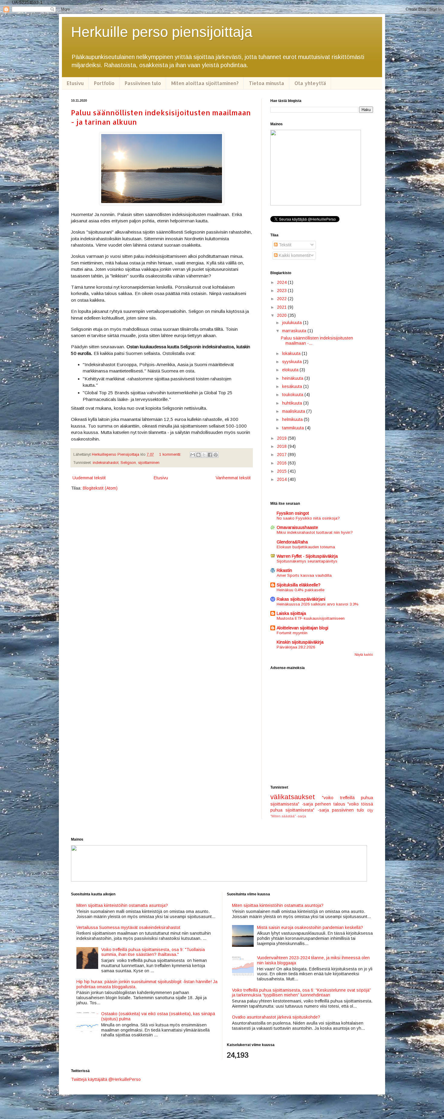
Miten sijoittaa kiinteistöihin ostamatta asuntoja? (122, 905)
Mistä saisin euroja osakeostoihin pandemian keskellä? (310, 927)
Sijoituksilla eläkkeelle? (298, 584)
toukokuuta (293, 394)
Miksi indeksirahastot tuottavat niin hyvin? (315, 532)
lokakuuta (292, 353)
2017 (282, 454)
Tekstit (284, 244)
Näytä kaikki (364, 654)
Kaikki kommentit (294, 255)
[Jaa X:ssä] (204, 455)
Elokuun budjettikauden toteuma (306, 547)
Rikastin (284, 570)
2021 (282, 307)
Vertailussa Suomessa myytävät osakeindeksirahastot (128, 927)
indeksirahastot (105, 463)
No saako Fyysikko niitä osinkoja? (308, 518)
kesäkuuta (292, 386)
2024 (282, 282)
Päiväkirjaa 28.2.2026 (296, 647)
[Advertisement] (321, 727)
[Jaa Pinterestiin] (216, 455)
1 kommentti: (170, 454)
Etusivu (75, 83)
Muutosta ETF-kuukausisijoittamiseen (311, 618)
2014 (282, 479)
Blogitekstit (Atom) (100, 488)
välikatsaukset (292, 797)
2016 (282, 463)
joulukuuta (292, 322)
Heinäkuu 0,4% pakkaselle (300, 590)
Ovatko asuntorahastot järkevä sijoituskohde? (276, 1017)
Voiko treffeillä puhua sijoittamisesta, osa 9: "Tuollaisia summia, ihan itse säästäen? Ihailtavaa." (153, 952)
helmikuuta (293, 419)
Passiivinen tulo (143, 83)
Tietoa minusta (266, 83)
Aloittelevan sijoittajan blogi (302, 627)
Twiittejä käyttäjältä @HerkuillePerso (106, 1079)
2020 (282, 315)
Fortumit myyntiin (292, 633)
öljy (370, 810)
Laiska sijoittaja (291, 613)
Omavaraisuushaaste (297, 527)
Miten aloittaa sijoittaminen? (205, 83)
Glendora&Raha (292, 542)
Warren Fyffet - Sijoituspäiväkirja (307, 556)
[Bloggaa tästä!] (198, 455)
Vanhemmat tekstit (233, 477)
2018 (282, 446)
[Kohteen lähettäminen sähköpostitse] (193, 455)
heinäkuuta (293, 378)
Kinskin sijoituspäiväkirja (300, 642)
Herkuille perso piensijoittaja (162, 32)
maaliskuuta (294, 411)
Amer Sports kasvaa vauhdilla (304, 575)
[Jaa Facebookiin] (210, 455)
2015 (282, 471)
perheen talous (330, 804)
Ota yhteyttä (310, 83)
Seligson (128, 463)
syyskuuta (292, 361)
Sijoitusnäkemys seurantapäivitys (307, 561)
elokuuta (291, 369)
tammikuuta (293, 427)
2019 (282, 438)
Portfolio (104, 83)
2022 (282, 298)
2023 (282, 290)
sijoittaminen (148, 463)
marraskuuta (294, 330)
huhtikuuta (292, 403)
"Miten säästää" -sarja (288, 816)
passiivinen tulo (348, 810)
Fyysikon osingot (293, 513)
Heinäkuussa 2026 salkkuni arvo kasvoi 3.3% (318, 604)
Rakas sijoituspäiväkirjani (301, 599)
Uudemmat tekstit (89, 477)
